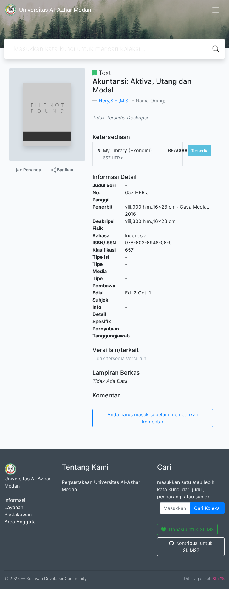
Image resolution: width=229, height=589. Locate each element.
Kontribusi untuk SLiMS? (194, 546)
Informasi (14, 500)
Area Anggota (20, 522)
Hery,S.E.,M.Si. (115, 101)
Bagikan (64, 169)
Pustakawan (18, 514)
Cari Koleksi (207, 508)
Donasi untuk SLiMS (191, 529)
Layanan (13, 507)
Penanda (31, 169)
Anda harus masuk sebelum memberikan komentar (152, 418)
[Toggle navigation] (216, 10)
